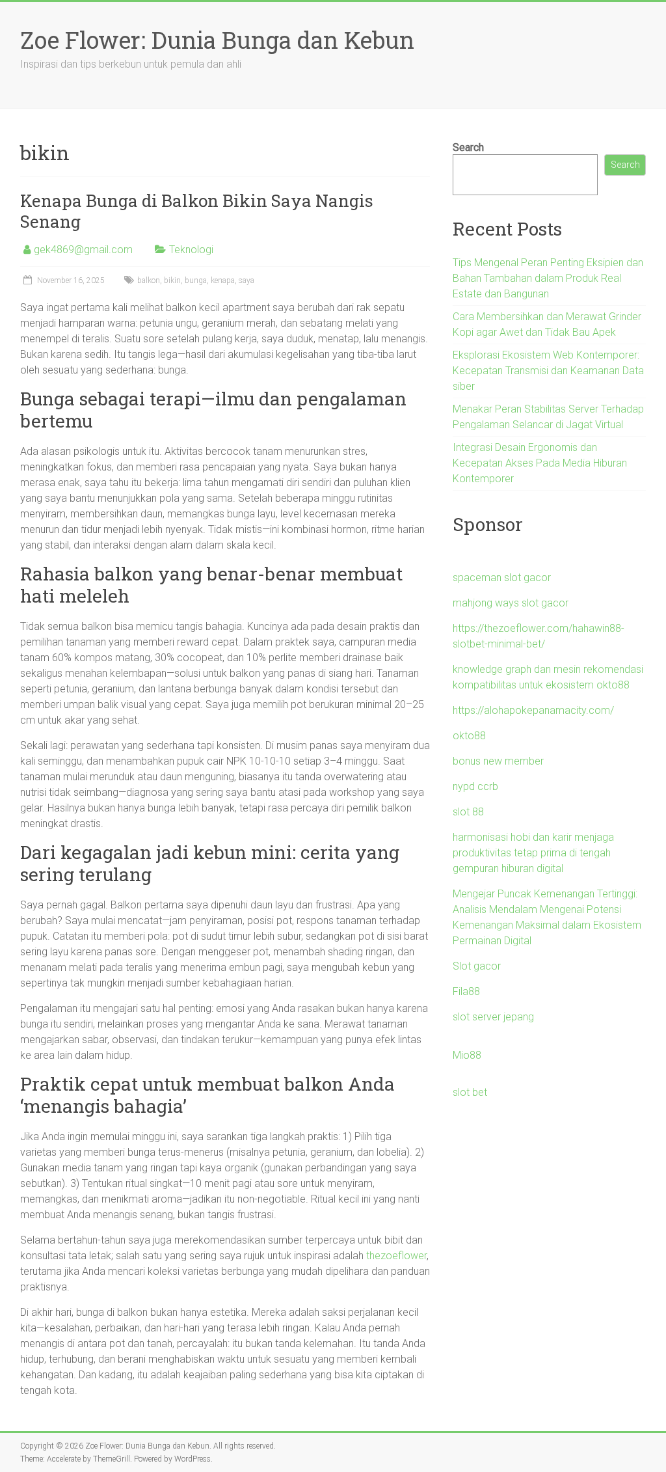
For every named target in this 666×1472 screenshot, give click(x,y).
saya (246, 280)
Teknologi (191, 249)
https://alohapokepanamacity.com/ (533, 710)
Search (468, 147)
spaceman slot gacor (502, 577)
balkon (148, 280)
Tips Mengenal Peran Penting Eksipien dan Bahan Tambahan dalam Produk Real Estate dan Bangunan (548, 278)
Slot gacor (477, 966)
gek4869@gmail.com (83, 249)
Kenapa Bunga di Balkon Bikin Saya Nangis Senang (196, 210)
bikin (172, 280)
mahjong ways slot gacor (510, 603)
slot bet (470, 1092)
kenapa (223, 280)
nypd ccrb (475, 786)
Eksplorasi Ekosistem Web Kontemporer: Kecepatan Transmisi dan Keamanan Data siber (548, 370)
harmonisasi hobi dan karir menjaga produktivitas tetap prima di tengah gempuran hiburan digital (533, 853)
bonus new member (498, 761)
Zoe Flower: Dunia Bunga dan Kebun (217, 39)
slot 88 (468, 812)
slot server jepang (493, 1017)
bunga (196, 280)
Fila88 (466, 991)
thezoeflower (396, 1255)
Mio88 (467, 1055)
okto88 (469, 735)
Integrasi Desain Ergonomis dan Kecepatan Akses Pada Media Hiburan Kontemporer (540, 463)
